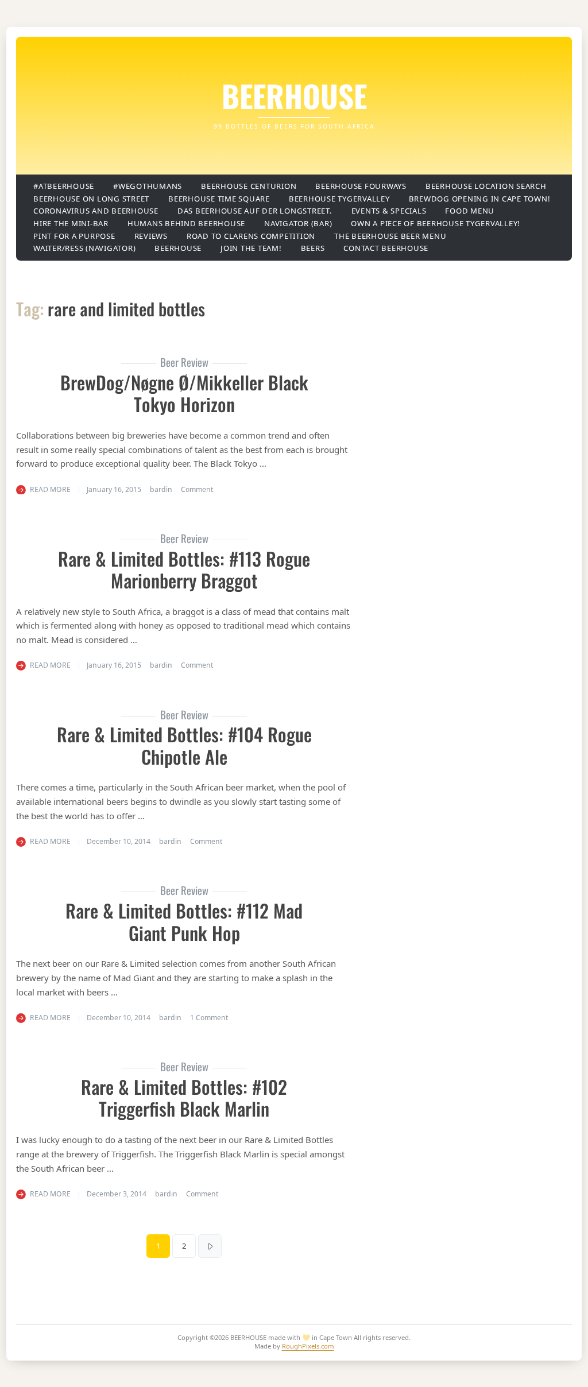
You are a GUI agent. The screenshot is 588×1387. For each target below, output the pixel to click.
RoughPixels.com (308, 1346)
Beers (313, 248)
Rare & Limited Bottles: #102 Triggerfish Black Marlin (184, 1097)
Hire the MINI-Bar (71, 223)
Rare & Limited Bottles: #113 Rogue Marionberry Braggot (184, 569)
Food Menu (469, 211)
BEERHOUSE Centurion (248, 186)
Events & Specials (389, 211)
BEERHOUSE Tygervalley (339, 198)
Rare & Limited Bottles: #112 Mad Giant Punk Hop (184, 921)
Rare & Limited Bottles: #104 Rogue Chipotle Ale (184, 744)
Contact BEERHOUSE (385, 248)
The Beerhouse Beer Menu (390, 236)
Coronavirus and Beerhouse (95, 211)
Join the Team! (251, 248)
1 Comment (209, 1017)
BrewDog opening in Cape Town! (480, 198)
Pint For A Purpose (74, 236)
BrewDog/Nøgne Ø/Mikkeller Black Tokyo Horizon (184, 393)
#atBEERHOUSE (63, 186)
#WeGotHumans (147, 186)
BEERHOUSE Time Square (219, 198)
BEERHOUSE (294, 95)
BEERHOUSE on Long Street (91, 198)
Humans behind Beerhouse (186, 223)
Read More (50, 489)
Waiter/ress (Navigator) (84, 248)
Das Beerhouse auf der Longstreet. (254, 211)
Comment (197, 489)
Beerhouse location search (486, 186)
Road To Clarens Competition (251, 236)
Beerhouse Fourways (361, 186)
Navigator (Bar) (298, 223)
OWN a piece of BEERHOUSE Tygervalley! (435, 223)
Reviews (151, 236)
